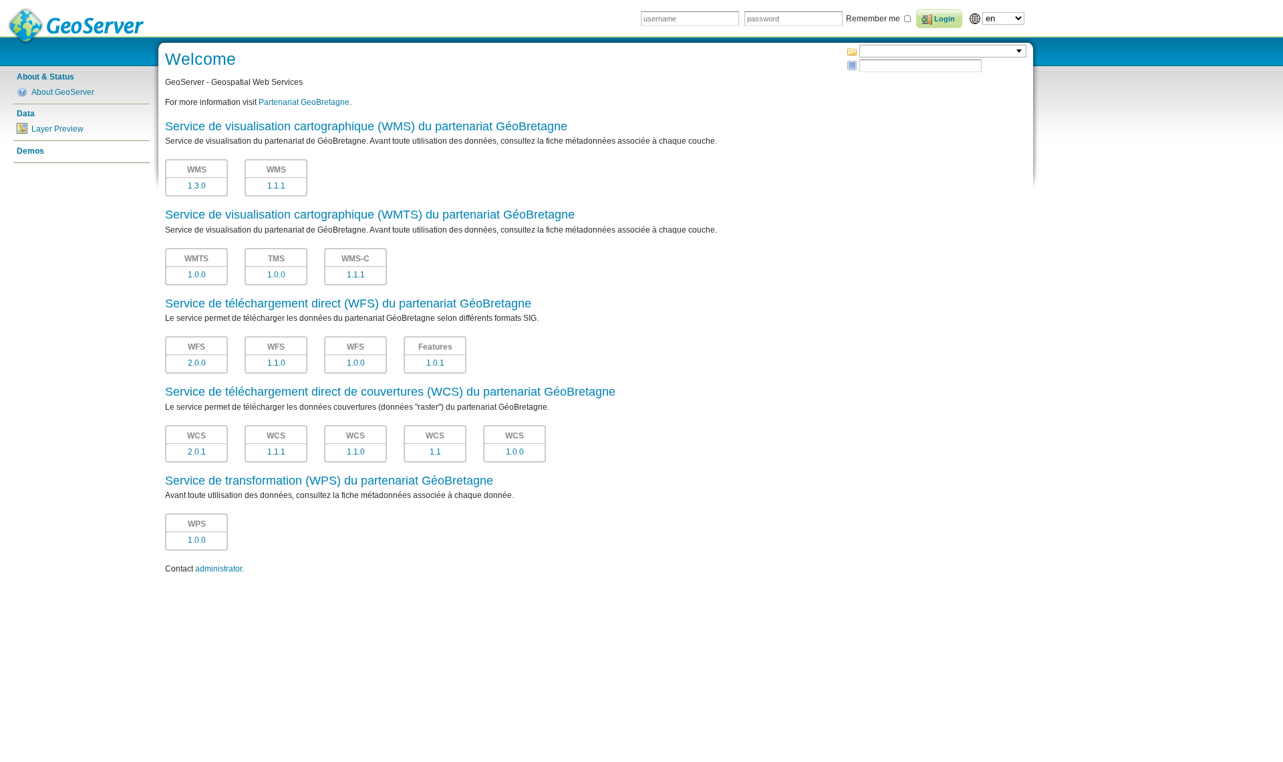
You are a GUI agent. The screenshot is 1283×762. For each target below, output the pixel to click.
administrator (218, 569)
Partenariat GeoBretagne (304, 102)
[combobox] (942, 51)
